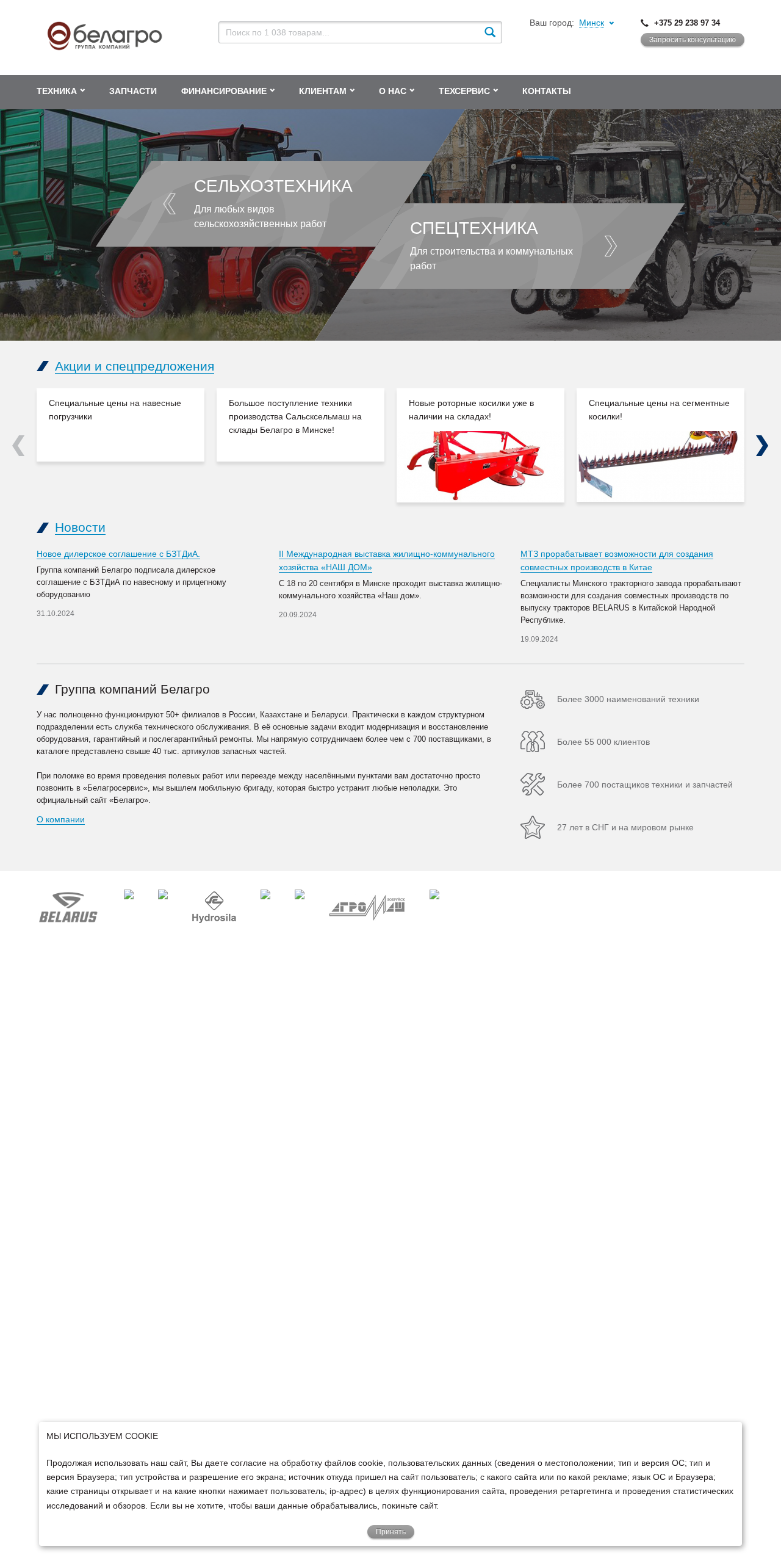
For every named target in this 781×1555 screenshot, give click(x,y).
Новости (80, 527)
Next (762, 446)
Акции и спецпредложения (134, 366)
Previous (18, 446)
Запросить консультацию (692, 39)
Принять (391, 1532)
